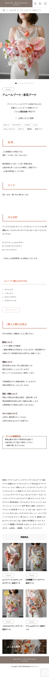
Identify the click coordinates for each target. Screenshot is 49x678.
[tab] (16, 83)
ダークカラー (17, 125)
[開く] (45, 3)
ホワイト (21, 129)
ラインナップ (11, 310)
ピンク (35, 125)
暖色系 (29, 129)
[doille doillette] (16, 4)
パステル (27, 125)
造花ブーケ (38, 129)
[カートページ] (40, 3)
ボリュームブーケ (9, 129)
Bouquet (8, 89)
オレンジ (6, 125)
